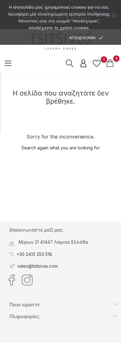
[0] (97, 63)
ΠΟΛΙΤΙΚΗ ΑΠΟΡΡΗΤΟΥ (40, 37)
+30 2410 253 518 (34, 254)
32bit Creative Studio (73, 338)
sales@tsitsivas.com (37, 266)
